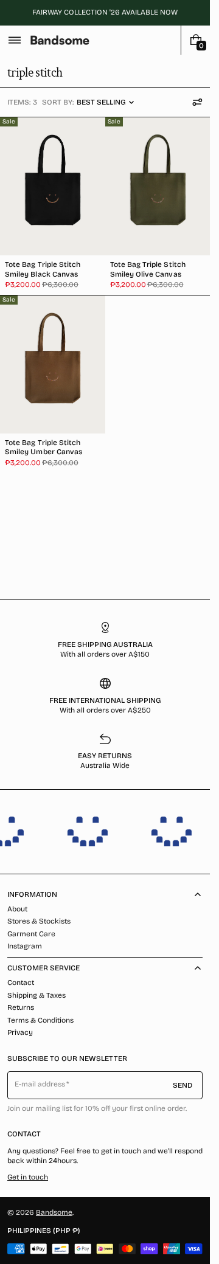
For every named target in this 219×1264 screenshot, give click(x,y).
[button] (14, 40)
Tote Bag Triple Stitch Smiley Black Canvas (42, 269)
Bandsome (54, 1212)
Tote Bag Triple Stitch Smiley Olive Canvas (148, 269)
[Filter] (197, 102)
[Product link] (52, 206)
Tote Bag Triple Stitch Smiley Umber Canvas (43, 447)
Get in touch (27, 1177)
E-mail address (40, 1084)
